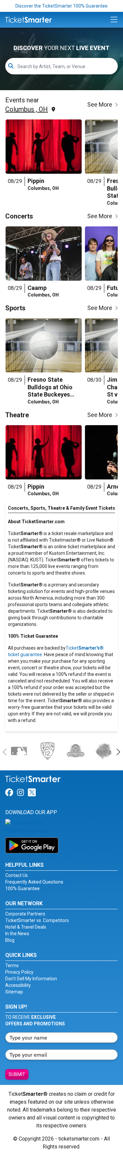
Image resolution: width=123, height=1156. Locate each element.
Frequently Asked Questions (34, 882)
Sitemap (14, 991)
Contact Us (16, 875)
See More (99, 104)
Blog (9, 940)
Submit (17, 1074)
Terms (12, 965)
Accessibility (18, 985)
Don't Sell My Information (31, 978)
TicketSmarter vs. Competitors (37, 920)
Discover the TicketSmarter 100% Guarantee (61, 6)
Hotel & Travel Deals (25, 927)
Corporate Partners (25, 913)
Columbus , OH (26, 109)
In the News (17, 933)
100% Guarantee (22, 888)
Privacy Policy (19, 972)
